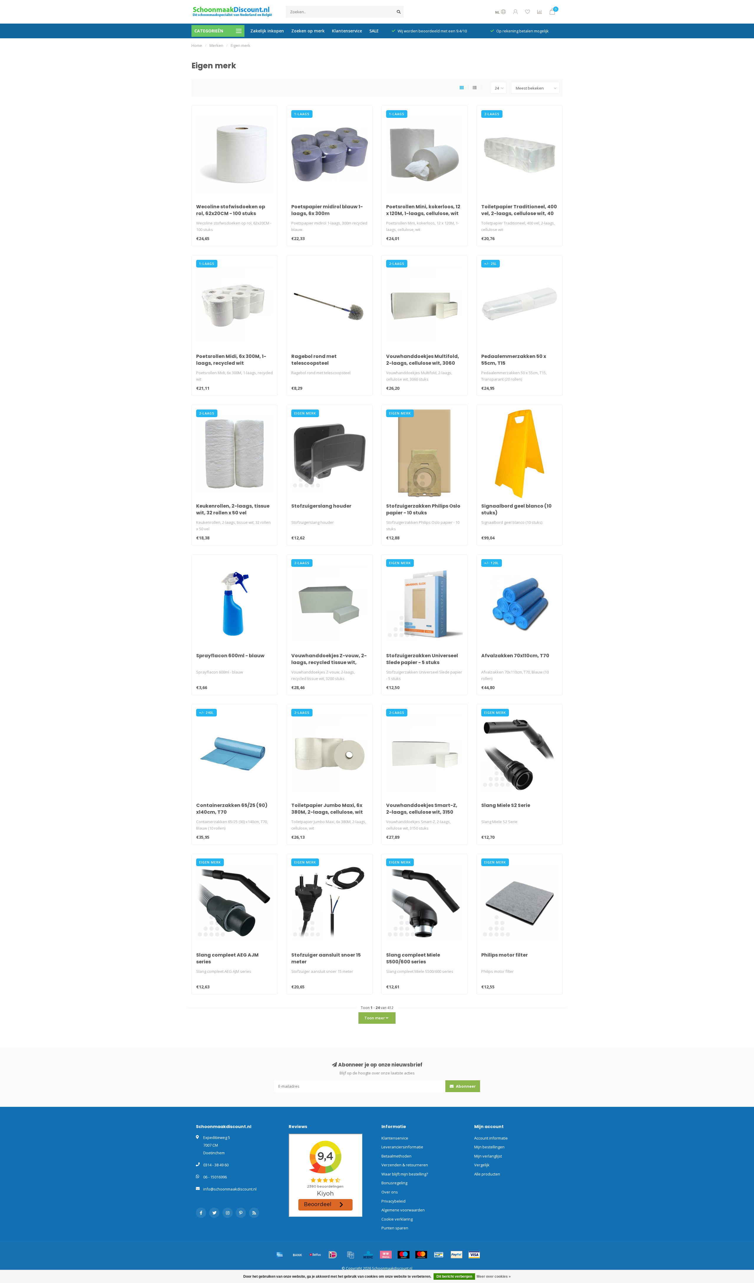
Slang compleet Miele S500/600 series (413, 958)
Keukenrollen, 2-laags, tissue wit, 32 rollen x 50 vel (232, 509)
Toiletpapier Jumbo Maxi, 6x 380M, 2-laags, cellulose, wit (327, 808)
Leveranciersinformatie (402, 1147)
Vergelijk (482, 1165)
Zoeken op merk (308, 31)
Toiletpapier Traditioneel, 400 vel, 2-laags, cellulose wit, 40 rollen (519, 213)
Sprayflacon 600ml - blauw (230, 655)
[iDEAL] (332, 1254)
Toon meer (375, 1018)
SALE (374, 31)
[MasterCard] (421, 1254)
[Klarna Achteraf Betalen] (385, 1254)
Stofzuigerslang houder (321, 506)
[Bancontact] (438, 1254)
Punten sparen (394, 1228)
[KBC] (368, 1254)
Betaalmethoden (396, 1156)
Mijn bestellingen (489, 1147)
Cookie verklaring (397, 1219)
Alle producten (487, 1174)
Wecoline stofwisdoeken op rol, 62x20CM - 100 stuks (230, 210)
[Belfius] (315, 1254)
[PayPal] (456, 1254)
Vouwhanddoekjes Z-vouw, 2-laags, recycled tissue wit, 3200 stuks (329, 662)
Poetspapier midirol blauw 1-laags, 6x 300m (327, 210)
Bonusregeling (394, 1182)
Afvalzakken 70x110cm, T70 (515, 655)
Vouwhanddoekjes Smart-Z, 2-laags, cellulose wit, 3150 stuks (421, 812)
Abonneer (465, 1086)
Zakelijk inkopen (267, 31)
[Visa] (474, 1254)
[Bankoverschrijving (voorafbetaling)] (297, 1254)
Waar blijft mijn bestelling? (404, 1174)
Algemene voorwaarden (403, 1210)
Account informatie (491, 1138)
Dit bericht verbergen (454, 1276)
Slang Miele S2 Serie (505, 805)
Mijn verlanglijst (488, 1156)
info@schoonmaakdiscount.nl (230, 1189)
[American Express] (279, 1254)
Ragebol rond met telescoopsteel (314, 359)
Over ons (389, 1192)
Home (196, 45)
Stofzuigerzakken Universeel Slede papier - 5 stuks (422, 659)
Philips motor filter (504, 955)
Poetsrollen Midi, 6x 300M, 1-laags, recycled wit (231, 359)
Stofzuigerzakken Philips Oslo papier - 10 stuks (423, 509)
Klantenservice (347, 31)
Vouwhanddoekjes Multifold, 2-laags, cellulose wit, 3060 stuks (422, 363)
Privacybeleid (393, 1201)
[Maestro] (403, 1254)
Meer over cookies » (494, 1276)
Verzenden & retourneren (404, 1165)
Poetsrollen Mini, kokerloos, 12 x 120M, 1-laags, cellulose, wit (423, 210)
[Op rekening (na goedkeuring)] (350, 1254)
